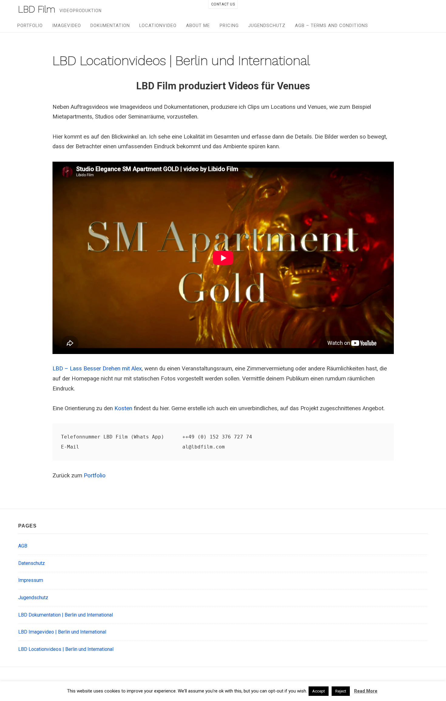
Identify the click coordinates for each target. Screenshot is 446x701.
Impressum (30, 580)
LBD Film (36, 9)
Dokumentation (110, 25)
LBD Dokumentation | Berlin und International (65, 615)
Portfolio (30, 25)
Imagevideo (66, 25)
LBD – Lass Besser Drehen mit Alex (97, 368)
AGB (22, 546)
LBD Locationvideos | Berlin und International (65, 649)
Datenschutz (31, 563)
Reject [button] (340, 691)
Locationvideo (158, 25)
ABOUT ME (198, 25)
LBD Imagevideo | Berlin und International (62, 632)
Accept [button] (318, 691)
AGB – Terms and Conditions (331, 25)
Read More (365, 691)
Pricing (229, 25)
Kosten (123, 408)
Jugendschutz (267, 25)
